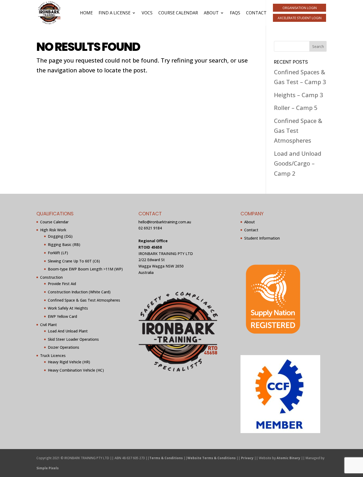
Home (86, 13)
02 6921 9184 (150, 228)
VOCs (147, 13)
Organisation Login (299, 8)
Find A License (114, 13)
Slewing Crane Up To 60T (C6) (74, 261)
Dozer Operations (63, 347)
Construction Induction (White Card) (79, 291)
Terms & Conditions (166, 458)
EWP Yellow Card (62, 316)
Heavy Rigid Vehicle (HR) (69, 361)
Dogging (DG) (60, 236)
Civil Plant (48, 324)
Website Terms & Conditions (211, 458)
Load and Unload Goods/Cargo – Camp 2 (297, 163)
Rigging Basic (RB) (64, 244)
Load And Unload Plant (68, 331)
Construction (51, 277)
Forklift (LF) (58, 252)
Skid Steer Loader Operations (73, 339)
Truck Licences (53, 355)
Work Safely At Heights (68, 308)
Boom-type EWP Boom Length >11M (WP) (85, 269)
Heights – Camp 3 (298, 95)
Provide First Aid (62, 283)
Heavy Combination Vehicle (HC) (76, 370)
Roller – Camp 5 (296, 108)
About (211, 13)
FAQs (235, 13)
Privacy (247, 458)
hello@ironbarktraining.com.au (164, 221)
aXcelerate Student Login (300, 18)
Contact (256, 13)
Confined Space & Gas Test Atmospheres (298, 131)
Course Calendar (178, 13)
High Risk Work (53, 229)
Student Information (262, 238)
